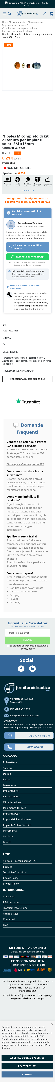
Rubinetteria (10, 762)
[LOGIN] (44, 14)
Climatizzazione (12, 802)
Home (5, 22)
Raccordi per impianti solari (16, 31)
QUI (42, 1036)
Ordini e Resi (10, 913)
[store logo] (27, 13)
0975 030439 (35, 747)
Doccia (7, 773)
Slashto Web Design (33, 998)
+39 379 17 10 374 (38, 736)
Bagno (7, 779)
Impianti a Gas (11, 813)
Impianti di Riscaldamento (18, 819)
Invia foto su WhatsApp (30, 256)
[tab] (27, 323)
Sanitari (7, 768)
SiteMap (8, 866)
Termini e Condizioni (15, 872)
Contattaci (9, 919)
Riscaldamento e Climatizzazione (27, 22)
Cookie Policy (10, 878)
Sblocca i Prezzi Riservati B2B (19, 861)
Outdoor (8, 836)
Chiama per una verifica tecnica (27, 247)
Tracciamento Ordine (15, 908)
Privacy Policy (11, 883)
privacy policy (28, 648)
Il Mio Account (11, 902)
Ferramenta (10, 830)
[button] (27, 184)
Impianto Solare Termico (17, 825)
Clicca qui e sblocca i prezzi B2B (25, 464)
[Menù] (4, 13)
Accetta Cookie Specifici (27, 1057)
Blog (5, 925)
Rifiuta (27, 1074)
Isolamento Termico (14, 808)
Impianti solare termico (14, 25)
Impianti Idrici (11, 790)
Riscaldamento (11, 796)
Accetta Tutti (27, 1066)
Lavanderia (9, 785)
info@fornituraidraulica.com (24, 715)
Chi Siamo (9, 896)
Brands (7, 842)
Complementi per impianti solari (19, 28)
